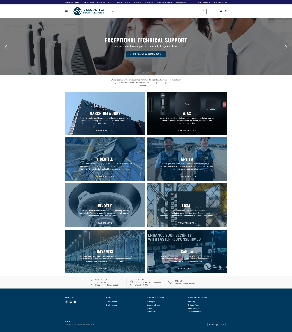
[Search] (204, 11)
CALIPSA (128, 2)
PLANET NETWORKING (164, 2)
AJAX (92, 2)
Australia (215, 325)
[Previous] (6, 47)
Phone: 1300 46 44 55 (219, 2)
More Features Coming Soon (146, 51)
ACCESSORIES (180, 2)
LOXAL (119, 2)
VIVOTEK (111, 2)
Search (67, 321)
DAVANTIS (137, 2)
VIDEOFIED (101, 2)
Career (149, 308)
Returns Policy (193, 305)
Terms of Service (194, 312)
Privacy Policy (193, 308)
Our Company (111, 302)
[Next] (285, 47)
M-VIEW (85, 2)
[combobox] (155, 11)
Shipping (191, 302)
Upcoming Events (153, 305)
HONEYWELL (148, 2)
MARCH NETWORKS (72, 2)
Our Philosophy (112, 305)
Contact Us (151, 312)
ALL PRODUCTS (204, 2)
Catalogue (151, 302)
